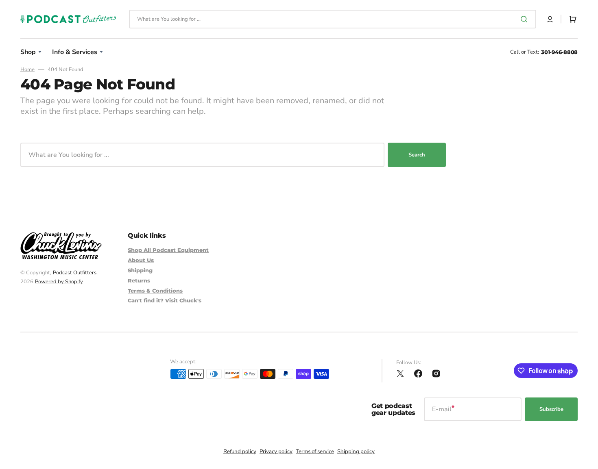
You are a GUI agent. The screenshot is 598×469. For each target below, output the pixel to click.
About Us (141, 260)
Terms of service (315, 451)
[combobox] (332, 19)
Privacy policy (276, 451)
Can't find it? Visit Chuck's (164, 300)
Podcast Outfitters (74, 272)
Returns (139, 280)
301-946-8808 (559, 52)
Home (27, 69)
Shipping (140, 270)
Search (416, 155)
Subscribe (551, 409)
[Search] (525, 19)
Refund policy (239, 451)
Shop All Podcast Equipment (168, 250)
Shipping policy (356, 451)
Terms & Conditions (155, 290)
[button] (550, 19)
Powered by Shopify (59, 281)
